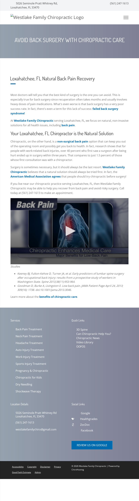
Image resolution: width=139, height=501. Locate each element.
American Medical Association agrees (36, 176)
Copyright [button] (31, 466)
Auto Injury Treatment (30, 350)
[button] (69, 231)
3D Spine (81, 329)
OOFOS (80, 346)
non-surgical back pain (72, 141)
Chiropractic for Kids (29, 377)
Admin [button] (38, 472)
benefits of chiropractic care (58, 297)
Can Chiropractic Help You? (93, 334)
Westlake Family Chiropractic (33, 121)
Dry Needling (24, 384)
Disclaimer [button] (45, 466)
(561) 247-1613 (118, 3)
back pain (68, 125)
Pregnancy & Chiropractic (32, 371)
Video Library (84, 342)
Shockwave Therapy (28, 391)
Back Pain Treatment (29, 329)
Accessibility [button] (18, 466)
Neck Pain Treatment (29, 336)
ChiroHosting (78, 469)
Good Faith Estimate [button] (21, 472)
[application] (69, 231)
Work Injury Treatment (30, 357)
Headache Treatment (29, 343)
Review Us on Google (92, 445)
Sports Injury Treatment (31, 364)
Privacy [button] (57, 466)
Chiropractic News (87, 338)
